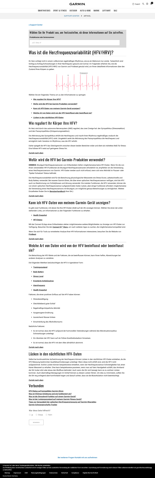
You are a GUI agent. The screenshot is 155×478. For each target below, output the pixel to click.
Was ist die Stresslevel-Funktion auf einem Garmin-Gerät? (52, 396)
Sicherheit (64, 473)
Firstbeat (32, 234)
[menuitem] (136, 4)
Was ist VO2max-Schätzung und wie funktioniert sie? (50, 394)
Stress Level (38, 276)
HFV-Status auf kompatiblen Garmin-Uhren (46, 391)
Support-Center (71, 16)
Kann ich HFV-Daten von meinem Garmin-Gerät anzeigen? (56, 108)
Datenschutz (53, 473)
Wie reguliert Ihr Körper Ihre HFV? (47, 99)
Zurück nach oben (36, 153)
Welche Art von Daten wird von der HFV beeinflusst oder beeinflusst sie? (62, 113)
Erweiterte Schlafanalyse (43, 281)
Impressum (17, 473)
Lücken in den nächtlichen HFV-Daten (48, 117)
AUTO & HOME (85, 10)
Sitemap (7, 473)
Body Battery (38, 272)
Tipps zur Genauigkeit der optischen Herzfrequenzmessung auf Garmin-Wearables (62, 402)
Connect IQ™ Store (60, 227)
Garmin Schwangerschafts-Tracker (43, 405)
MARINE (96, 10)
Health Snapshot (40, 215)
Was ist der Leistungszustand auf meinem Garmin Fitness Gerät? (55, 399)
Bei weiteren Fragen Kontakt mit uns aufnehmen (77, 457)
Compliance (75, 473)
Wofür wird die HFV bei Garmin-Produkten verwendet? (55, 104)
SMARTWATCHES (44, 10)
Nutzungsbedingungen (38, 473)
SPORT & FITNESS (60, 10)
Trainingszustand (40, 267)
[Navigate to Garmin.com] (77, 4)
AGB (26, 473)
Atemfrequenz (39, 285)
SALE (115, 10)
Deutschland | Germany (10, 476)
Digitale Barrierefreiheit (90, 473)
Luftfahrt (106, 10)
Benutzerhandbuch (57, 191)
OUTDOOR (73, 10)
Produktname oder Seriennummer (42, 37)
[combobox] (75, 43)
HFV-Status (37, 220)
